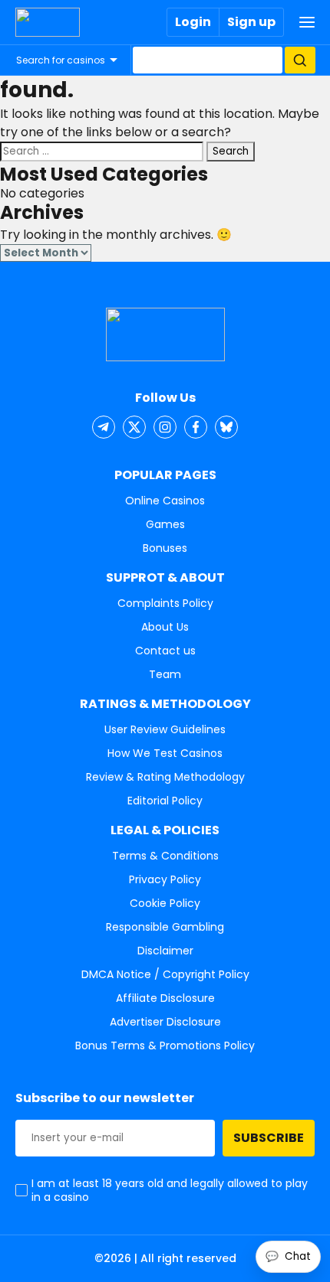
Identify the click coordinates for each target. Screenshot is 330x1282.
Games (165, 524)
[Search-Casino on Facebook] (195, 427)
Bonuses (165, 548)
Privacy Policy (165, 879)
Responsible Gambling (165, 927)
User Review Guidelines (165, 729)
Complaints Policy (165, 603)
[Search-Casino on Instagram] (165, 427)
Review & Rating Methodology (165, 777)
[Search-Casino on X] (134, 427)
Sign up (251, 22)
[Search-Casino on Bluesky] (226, 427)
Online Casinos (165, 500)
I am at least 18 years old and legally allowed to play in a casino (169, 1190)
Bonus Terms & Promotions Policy (165, 1045)
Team (165, 674)
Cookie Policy (165, 903)
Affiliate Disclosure (165, 998)
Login (193, 22)
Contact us (165, 650)
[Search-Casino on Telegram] (103, 427)
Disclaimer (165, 950)
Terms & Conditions (165, 855)
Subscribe (268, 1138)
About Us (165, 626)
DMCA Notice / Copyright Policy (165, 974)
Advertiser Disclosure (165, 1021)
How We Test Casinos (165, 753)
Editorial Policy (165, 800)
